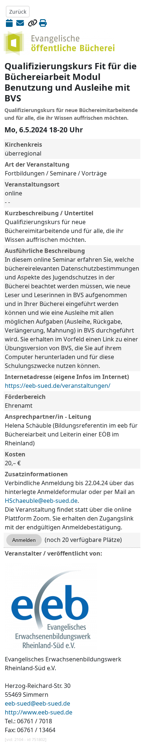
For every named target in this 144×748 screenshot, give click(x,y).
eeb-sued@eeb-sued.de (37, 703)
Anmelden (24, 540)
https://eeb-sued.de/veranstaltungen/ (57, 386)
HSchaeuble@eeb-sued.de (41, 501)
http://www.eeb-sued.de (38, 712)
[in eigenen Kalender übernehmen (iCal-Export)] (9, 23)
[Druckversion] (43, 23)
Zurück (17, 11)
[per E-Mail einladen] (20, 23)
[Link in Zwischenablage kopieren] (32, 23)
